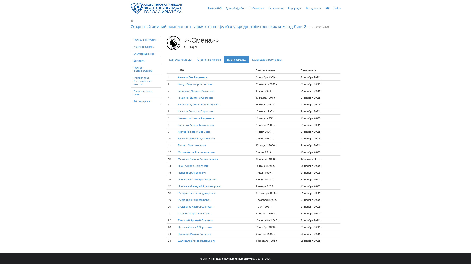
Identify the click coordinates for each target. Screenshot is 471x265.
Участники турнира (144, 46)
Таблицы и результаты (145, 39)
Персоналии (275, 8)
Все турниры (313, 8)
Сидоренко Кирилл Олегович (195, 206)
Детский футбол (235, 8)
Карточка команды (180, 59)
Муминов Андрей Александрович (198, 159)
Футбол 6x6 (215, 8)
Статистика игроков (144, 53)
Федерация (295, 8)
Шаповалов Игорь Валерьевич (196, 240)
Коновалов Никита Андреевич (196, 118)
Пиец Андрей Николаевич (193, 165)
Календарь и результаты (267, 59)
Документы (139, 60)
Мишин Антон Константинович (196, 152)
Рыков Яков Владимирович (194, 200)
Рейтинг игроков (142, 101)
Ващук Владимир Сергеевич (195, 84)
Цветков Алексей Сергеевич (195, 227)
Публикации (257, 8)
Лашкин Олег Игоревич (192, 145)
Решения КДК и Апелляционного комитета (142, 81)
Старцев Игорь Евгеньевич (194, 213)
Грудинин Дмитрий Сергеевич (196, 97)
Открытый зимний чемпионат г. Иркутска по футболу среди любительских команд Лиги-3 (219, 26)
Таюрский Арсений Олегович (195, 220)
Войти (337, 8)
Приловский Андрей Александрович (199, 186)
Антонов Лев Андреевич (192, 77)
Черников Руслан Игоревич (194, 234)
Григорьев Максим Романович (196, 91)
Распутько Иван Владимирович (196, 193)
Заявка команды (236, 59)
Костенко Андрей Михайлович (196, 125)
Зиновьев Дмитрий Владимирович (198, 104)
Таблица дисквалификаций (143, 69)
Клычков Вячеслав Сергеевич (195, 111)
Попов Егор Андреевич (192, 172)
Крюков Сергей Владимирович (196, 138)
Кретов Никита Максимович (194, 131)
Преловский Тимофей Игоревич (197, 179)
